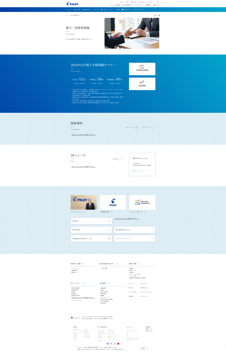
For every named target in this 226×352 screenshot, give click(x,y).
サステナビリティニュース (132, 329)
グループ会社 (86, 335)
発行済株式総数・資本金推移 (106, 299)
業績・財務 (103, 9)
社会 (127, 335)
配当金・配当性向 (104, 291)
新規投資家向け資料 (82, 238)
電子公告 (131, 287)
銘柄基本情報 (103, 288)
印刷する (156, 15)
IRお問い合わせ (126, 9)
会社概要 (75, 333)
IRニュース (69, 9)
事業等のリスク (74, 272)
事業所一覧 (86, 333)
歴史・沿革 (76, 336)
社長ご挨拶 (76, 329)
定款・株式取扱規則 (104, 301)
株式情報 (118, 9)
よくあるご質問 (103, 268)
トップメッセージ (75, 268)
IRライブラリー (111, 9)
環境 (127, 333)
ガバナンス (129, 336)
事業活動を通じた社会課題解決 (132, 338)
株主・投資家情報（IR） (127, 5)
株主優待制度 (103, 293)
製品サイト (155, 5)
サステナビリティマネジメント (132, 331)
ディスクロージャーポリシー (138, 9)
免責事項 (131, 296)
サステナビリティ (139, 5)
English (134, 2)
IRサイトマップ (144, 296)
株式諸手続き (103, 303)
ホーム (112, 5)
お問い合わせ (142, 2)
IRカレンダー (96, 9)
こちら (82, 349)
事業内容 (75, 335)
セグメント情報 (133, 276)
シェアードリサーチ (75, 300)
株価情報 (142, 85)
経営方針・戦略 (76, 9)
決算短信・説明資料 (75, 288)
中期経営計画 (74, 270)
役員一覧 (86, 329)
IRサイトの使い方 (132, 292)
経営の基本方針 (87, 336)
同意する (143, 348)
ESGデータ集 (129, 340)
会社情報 (117, 5)
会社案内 (75, 338)
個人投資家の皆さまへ (86, 9)
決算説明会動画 (142, 70)
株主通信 (73, 291)
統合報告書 (76, 230)
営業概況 (131, 268)
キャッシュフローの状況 (135, 274)
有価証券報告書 (74, 290)
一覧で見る (115, 159)
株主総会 (75, 221)
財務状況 (131, 272)
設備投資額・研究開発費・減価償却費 (138, 278)
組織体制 (86, 331)
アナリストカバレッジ (123, 238)
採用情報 (147, 5)
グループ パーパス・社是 (78, 331)
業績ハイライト (133, 270)
